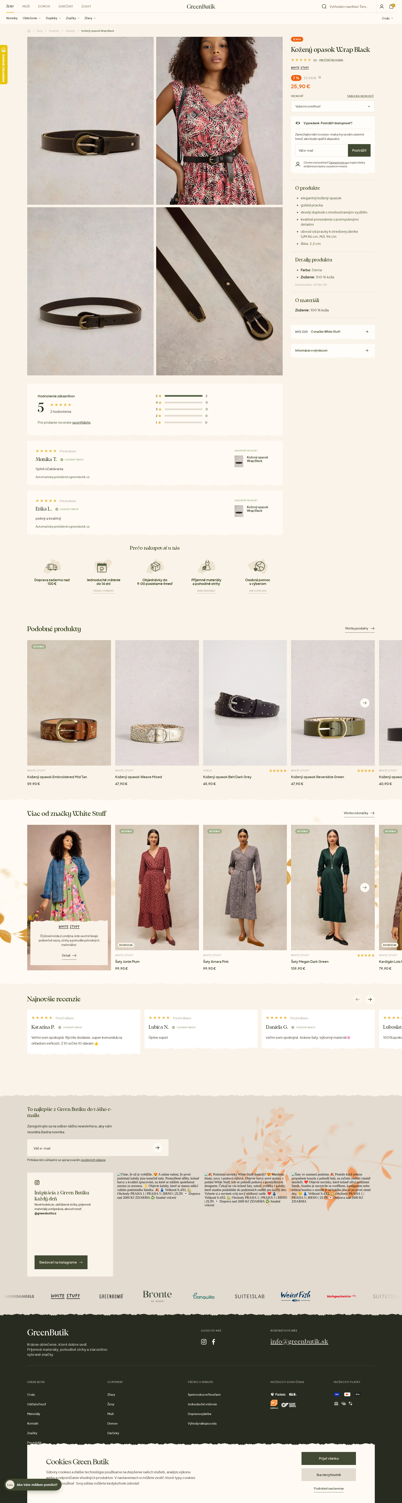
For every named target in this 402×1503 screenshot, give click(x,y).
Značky (71, 18)
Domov (44, 6)
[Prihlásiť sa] (381, 6)
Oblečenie (30, 18)
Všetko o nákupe (103, 591)
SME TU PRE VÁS (257, 591)
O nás (386, 18)
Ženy (10, 6)
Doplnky (51, 18)
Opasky (70, 30)
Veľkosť (297, 96)
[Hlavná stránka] (201, 6)
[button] (365, 702)
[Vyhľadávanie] (348, 6)
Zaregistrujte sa (338, 162)
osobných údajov (93, 1160)
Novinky (12, 18)
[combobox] (350, 6)
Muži (26, 6)
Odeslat (157, 1147)
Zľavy (88, 18)
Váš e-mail (42, 1148)
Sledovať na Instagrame (58, 1262)
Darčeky (66, 6)
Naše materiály (206, 591)
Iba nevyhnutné (329, 1474)
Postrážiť (359, 150)
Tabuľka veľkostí (360, 96)
